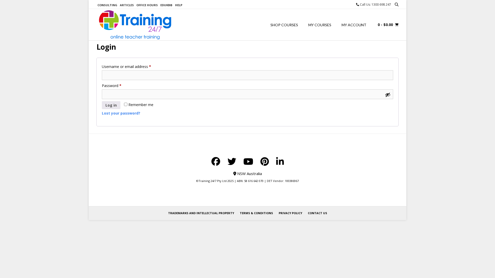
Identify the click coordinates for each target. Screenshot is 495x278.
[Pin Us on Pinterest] (264, 161)
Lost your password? (121, 113)
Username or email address (134, 66)
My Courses (319, 25)
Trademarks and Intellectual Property (201, 213)
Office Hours (147, 5)
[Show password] (388, 95)
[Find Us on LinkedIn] (280, 161)
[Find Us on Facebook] (215, 161)
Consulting (107, 5)
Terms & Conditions (256, 213)
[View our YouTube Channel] (248, 161)
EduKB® (166, 5)
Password (119, 85)
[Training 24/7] (135, 24)
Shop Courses (284, 25)
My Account (354, 25)
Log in (111, 105)
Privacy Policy (290, 213)
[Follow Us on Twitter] (231, 161)
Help (178, 5)
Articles (127, 5)
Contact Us (317, 213)
